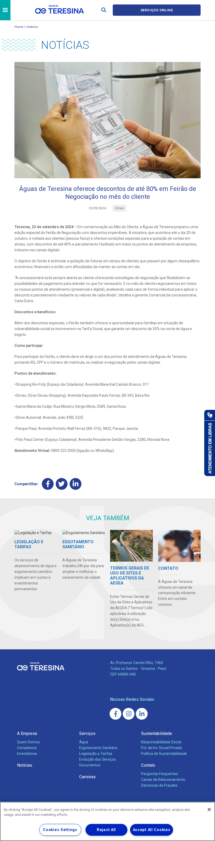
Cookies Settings (60, 830)
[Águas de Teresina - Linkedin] (142, 714)
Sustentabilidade (156, 733)
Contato (148, 765)
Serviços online (157, 10)
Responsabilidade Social (161, 742)
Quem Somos (28, 742)
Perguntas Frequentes (159, 774)
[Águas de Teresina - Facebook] (115, 714)
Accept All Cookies (151, 830)
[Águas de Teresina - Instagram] (129, 714)
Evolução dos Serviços (97, 759)
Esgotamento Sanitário (98, 748)
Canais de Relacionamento (163, 779)
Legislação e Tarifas (95, 753)
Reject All (106, 830)
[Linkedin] (76, 484)
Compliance (27, 748)
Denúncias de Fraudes (159, 785)
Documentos (89, 765)
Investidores (27, 753)
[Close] (209, 809)
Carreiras (87, 776)
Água (83, 742)
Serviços (87, 733)
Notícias (32, 27)
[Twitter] (62, 484)
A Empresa (27, 733)
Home (18, 27)
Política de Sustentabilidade (164, 753)
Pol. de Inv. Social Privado (161, 748)
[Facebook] (48, 484)
